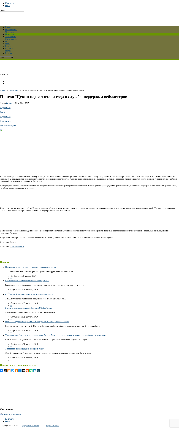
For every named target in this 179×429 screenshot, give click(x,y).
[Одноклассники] (16, 370)
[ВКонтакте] (1, 370)
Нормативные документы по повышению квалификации (30, 267)
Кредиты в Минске (30, 426)
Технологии (10, 36)
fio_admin (10, 103)
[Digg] (23, 370)
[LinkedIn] (34, 370)
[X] (5, 370)
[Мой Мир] (19, 370)
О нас (7, 5)
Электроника (11, 39)
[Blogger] (8, 370)
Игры (7, 44)
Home (2, 90)
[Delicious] (12, 370)
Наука (8, 51)
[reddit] (27, 370)
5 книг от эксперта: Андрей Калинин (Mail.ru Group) (28, 308)
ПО (6, 41)
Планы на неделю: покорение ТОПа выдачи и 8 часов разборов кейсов (37, 321)
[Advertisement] (63, 17)
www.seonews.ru (17, 246)
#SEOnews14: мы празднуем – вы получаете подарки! (29, 294)
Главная (8, 27)
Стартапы (9, 32)
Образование (11, 29)
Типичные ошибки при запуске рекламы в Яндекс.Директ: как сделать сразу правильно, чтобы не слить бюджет (55, 335)
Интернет (9, 34)
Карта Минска (52, 426)
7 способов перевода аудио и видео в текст (24, 349)
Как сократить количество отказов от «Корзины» (27, 281)
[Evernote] (30, 370)
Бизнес (8, 46)
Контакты (9, 3)
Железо (8, 53)
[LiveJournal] (38, 370)
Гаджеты (9, 48)
